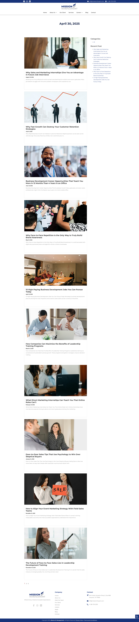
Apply (56, 609)
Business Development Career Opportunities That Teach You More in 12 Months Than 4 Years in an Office (54, 182)
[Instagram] (27, 1)
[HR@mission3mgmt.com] (87, 601)
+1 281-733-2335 (93, 604)
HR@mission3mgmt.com (96, 601)
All (94, 42)
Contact (93, 12)
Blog (86, 12)
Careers (78, 12)
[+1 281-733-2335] (87, 604)
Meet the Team (59, 600)
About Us (52, 12)
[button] (137, 616)
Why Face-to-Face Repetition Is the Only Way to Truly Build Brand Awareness (102, 73)
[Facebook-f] (34, 605)
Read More (28, 85)
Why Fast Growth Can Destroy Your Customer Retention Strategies (102, 59)
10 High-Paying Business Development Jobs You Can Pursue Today (101, 79)
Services (71, 12)
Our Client (63, 12)
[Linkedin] (30, 1)
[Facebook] (24, 1)
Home (45, 12)
